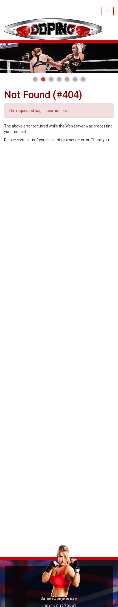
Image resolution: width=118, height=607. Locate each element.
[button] (35, 79)
